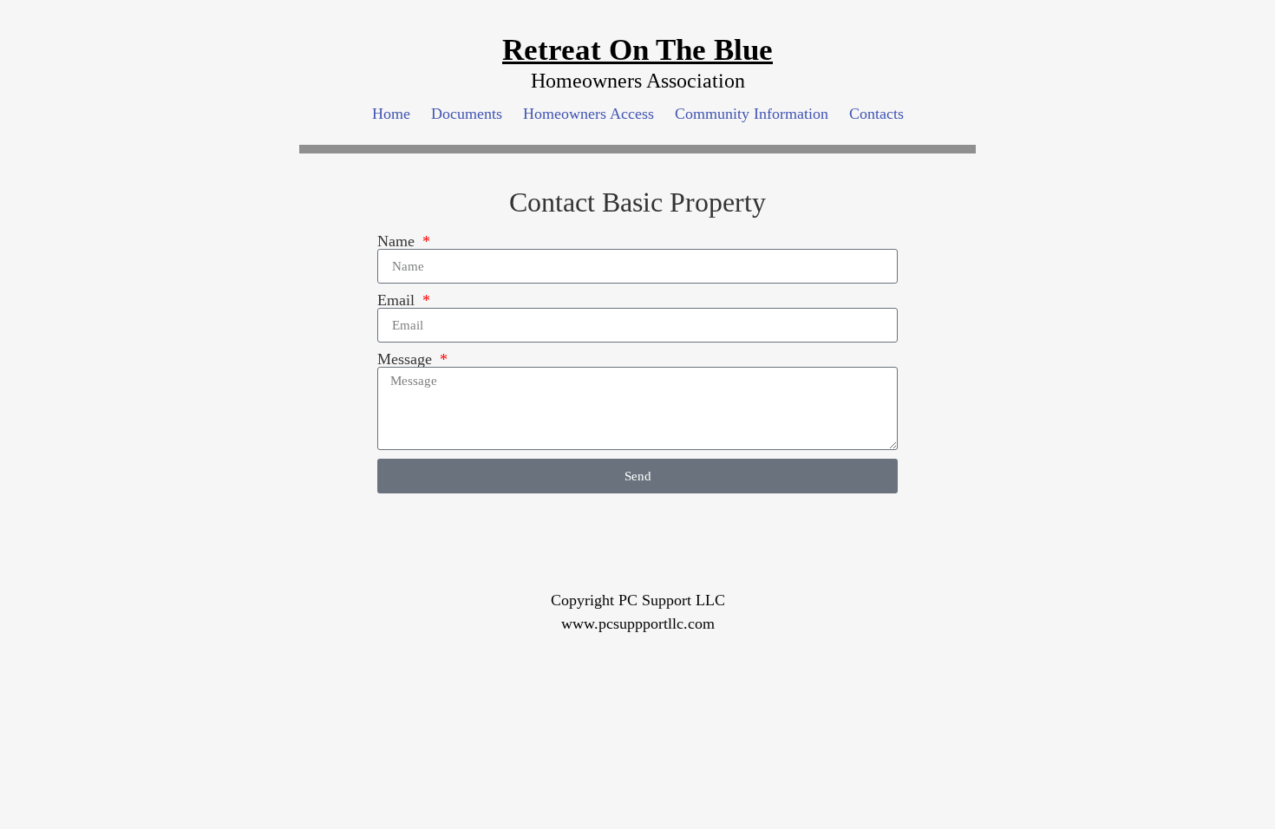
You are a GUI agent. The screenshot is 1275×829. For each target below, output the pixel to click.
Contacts (876, 113)
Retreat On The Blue (637, 50)
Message (406, 359)
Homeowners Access (588, 113)
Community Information (751, 113)
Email (398, 300)
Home (391, 113)
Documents (466, 113)
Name (398, 241)
